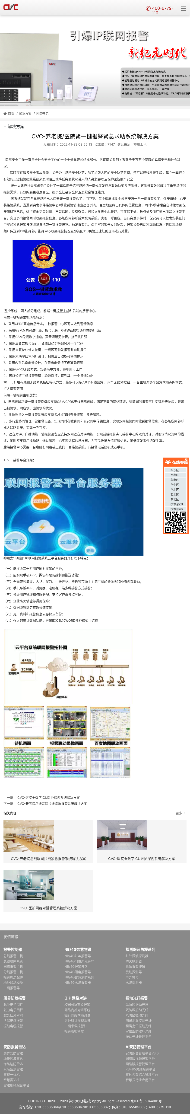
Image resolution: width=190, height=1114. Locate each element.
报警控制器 (12, 949)
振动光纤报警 (137, 998)
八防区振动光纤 (137, 1015)
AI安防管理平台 (139, 1046)
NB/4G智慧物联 (77, 949)
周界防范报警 (14, 998)
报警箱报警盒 (74, 1031)
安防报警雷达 (14, 1046)
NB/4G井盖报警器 (77, 956)
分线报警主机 (13, 972)
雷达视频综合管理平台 (142, 1074)
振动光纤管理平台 (139, 1036)
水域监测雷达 (13, 1069)
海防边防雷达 (13, 1064)
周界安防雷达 (13, 1053)
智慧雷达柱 (11, 1080)
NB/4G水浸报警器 (77, 982)
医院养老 (42, 113)
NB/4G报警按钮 (76, 966)
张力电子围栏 (13, 1010)
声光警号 (132, 977)
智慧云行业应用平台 (140, 1080)
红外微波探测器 (137, 956)
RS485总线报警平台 (140, 1069)
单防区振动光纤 (137, 1004)
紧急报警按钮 (135, 966)
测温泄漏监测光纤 (139, 1020)
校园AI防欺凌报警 (77, 1004)
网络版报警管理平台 (140, 1064)
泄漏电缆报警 (13, 1020)
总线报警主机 (13, 956)
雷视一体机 (11, 1074)
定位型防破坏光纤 (139, 1031)
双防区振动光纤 (137, 1010)
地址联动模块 (13, 982)
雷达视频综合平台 (16, 1085)
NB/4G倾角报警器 (77, 972)
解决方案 (25, 113)
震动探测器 (134, 972)
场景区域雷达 (13, 1058)
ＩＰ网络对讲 (75, 998)
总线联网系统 (13, 961)
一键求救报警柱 (75, 1026)
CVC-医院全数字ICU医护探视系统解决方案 (48, 797)
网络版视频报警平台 (140, 1058)
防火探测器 (134, 961)
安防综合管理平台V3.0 (142, 1053)
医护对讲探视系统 (77, 1020)
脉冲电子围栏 (13, 1004)
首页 (11, 113)
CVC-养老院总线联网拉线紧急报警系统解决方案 (51, 803)
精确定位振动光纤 (139, 1026)
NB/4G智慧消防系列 (79, 977)
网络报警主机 (13, 966)
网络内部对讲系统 (77, 1010)
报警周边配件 (13, 977)
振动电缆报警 (13, 1026)
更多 (179, 813)
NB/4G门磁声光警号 (79, 961)
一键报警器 (11, 988)
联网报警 (34, 558)
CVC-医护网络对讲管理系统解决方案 (48, 908)
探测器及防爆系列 (140, 949)
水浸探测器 (134, 982)
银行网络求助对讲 (77, 1015)
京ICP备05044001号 (146, 1101)
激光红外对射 (13, 1015)
